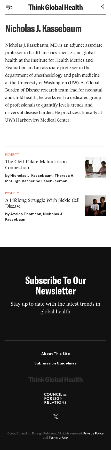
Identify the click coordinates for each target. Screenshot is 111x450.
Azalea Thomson (25, 214)
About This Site (55, 353)
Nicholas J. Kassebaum (31, 175)
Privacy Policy (93, 433)
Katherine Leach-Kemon (44, 181)
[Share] (103, 6)
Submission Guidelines (55, 363)
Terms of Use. (58, 437)
